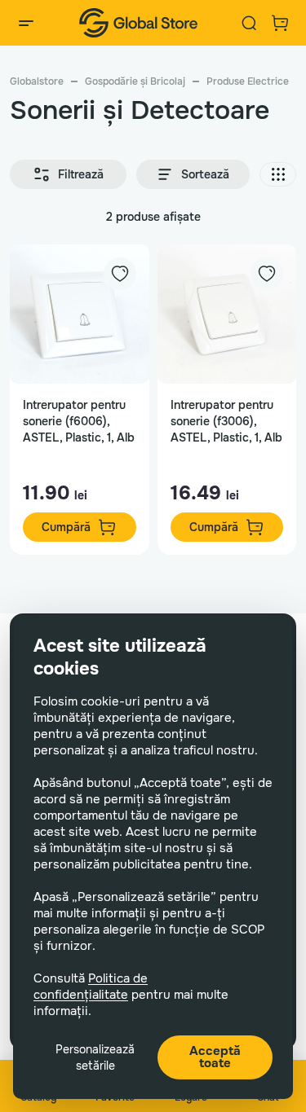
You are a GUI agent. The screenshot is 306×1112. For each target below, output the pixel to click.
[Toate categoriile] (26, 23)
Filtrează (81, 174)
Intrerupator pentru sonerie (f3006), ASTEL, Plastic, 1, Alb (226, 421)
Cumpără (66, 527)
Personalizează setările (95, 1057)
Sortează (205, 174)
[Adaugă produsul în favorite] (120, 273)
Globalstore (37, 81)
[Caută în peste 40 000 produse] (249, 23)
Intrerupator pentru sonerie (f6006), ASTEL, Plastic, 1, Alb (79, 421)
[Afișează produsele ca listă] (277, 174)
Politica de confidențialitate (90, 986)
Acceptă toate (215, 1057)
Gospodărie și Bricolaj (135, 81)
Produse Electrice (247, 81)
